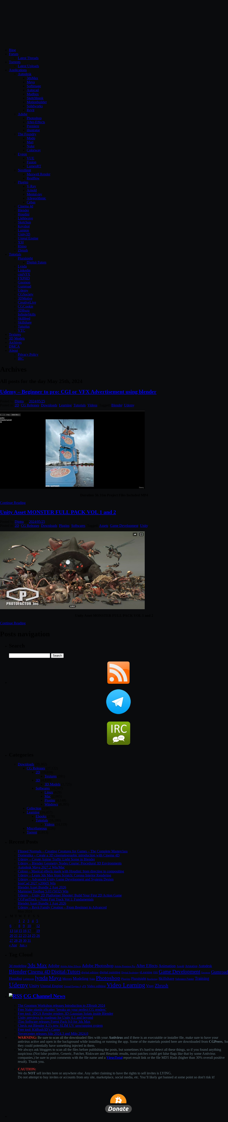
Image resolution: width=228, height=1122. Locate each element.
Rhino (22, 246)
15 (20, 931)
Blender (23, 210)
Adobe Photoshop (98, 965)
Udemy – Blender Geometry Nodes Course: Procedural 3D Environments (70, 863)
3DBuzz (24, 310)
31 (29, 940)
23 (24, 935)
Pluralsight (25, 258)
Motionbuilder (37, 102)
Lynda (22, 266)
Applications (18, 70)
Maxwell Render (38, 174)
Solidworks (35, 106)
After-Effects (36, 122)
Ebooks (41, 816)
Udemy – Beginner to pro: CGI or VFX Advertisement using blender (78, 392)
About (13, 350)
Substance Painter (184, 979)
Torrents (14, 62)
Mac (48, 796)
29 (20, 940)
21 (16, 935)
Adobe (22, 114)
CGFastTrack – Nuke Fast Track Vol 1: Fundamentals (56, 899)
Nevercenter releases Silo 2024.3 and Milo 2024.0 (53, 1033)
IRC (21, 358)
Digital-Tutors (36, 262)
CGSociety (25, 294)
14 (16, 931)
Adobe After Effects (70, 966)
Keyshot (24, 226)
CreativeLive (27, 302)
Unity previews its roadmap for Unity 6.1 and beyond (55, 1017)
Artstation (191, 966)
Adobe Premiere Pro (124, 966)
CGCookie (25, 306)
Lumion (23, 230)
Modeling (80, 978)
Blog (12, 50)
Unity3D (24, 234)
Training (202, 978)
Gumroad (24, 286)
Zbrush (23, 250)
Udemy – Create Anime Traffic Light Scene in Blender (56, 859)
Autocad (33, 90)
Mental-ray (34, 194)
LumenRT (34, 166)
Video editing (96, 986)
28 (16, 940)
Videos (92, 405)
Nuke (31, 146)
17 (29, 931)
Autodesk (24, 74)
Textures (15, 334)
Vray (150, 986)
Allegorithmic (36, 198)
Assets (103, 526)
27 (11, 940)
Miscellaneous (37, 828)
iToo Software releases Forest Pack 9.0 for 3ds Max (54, 1021)
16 (24, 931)
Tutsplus (24, 326)
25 (33, 935)
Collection (34, 808)
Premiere (33, 126)
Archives (15, 342)
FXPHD (24, 278)
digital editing (90, 972)
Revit (30, 110)
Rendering (152, 979)
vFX (84, 986)
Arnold (32, 190)
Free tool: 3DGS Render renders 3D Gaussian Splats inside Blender (65, 1013)
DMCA (14, 346)
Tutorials (15, 254)
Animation (167, 966)
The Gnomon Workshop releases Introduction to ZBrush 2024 (61, 1005)
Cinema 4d (25, 206)
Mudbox (33, 94)
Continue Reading (13, 503)
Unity (144, 526)
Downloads (49, 405)
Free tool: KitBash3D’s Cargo (39, 1029)
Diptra (19, 401)
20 (11, 935)
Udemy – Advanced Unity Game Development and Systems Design (66, 879)
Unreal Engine (28, 238)
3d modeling (17, 966)
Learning (65, 405)
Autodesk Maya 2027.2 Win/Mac (41, 867)
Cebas (31, 202)
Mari (30, 142)
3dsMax (32, 78)
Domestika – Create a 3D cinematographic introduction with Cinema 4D (69, 855)
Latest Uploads (28, 66)
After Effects (147, 965)
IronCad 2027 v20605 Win (37, 883)
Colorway (34, 150)
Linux (49, 792)
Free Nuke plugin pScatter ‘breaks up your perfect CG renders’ (62, 1009)
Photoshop (34, 118)
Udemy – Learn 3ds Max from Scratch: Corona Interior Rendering (64, 875)
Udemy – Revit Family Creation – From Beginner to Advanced (62, 907)
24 (29, 935)
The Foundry (27, 134)
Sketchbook (35, 98)
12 (38, 926)
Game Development (124, 526)
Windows (51, 804)
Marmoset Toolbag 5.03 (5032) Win (43, 891)
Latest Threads (28, 58)
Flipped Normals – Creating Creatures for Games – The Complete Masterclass (73, 851)
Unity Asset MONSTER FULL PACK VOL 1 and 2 (58, 512)
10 (29, 926)
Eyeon (22, 154)
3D (38, 780)
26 (38, 935)
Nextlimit (24, 170)
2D (17, 405)
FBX (155, 972)
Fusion (31, 162)
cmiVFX (24, 274)
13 (11, 931)
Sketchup (24, 222)
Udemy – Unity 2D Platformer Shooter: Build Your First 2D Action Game (70, 895)
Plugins (23, 182)
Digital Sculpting (130, 972)
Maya (31, 82)
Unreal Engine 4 (72, 986)
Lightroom (28, 979)
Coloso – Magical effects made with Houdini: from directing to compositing (71, 871)
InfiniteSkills (27, 314)
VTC (21, 330)
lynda (41, 978)
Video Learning (126, 985)
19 (38, 931)
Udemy (23, 290)
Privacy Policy (28, 354)
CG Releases (30, 405)
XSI (21, 242)
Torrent (32, 832)
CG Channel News (44, 996)
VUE (30, 158)
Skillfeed (24, 318)
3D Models (17, 338)
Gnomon (24, 282)
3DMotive (25, 298)
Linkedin (24, 270)
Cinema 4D (39, 971)
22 (20, 935)
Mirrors (67, 978)
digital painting (110, 972)
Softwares (78, 526)
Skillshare (25, 322)
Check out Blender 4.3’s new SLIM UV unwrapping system (60, 1025)
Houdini (23, 214)
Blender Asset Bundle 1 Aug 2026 (42, 903)
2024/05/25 (37, 401)
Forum (13, 54)
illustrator (33, 130)
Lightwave (25, 218)
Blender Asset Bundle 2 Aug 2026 (42, 887)
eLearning (146, 972)
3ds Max (37, 965)
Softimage (34, 86)
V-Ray (31, 186)
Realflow (33, 178)
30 (24, 940)
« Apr (13, 945)
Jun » (23, 945)
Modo (31, 138)
